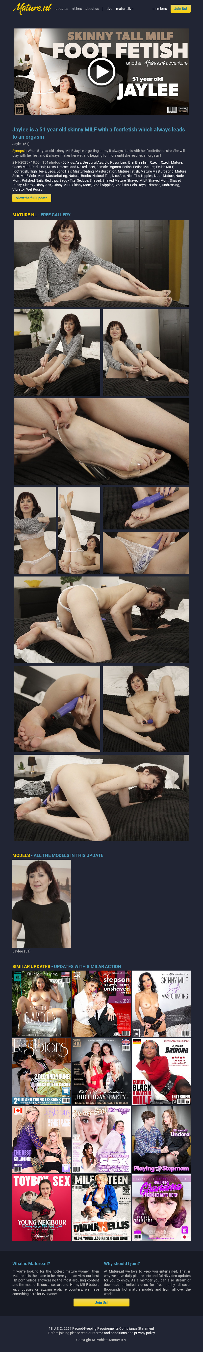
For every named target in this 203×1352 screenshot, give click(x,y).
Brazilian (142, 162)
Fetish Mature (143, 167)
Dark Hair (38, 167)
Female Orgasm (109, 167)
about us (92, 9)
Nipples (146, 176)
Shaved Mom (158, 180)
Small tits (122, 185)
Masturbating (83, 171)
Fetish (127, 167)
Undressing (170, 185)
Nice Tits (133, 176)
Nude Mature (164, 176)
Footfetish (20, 171)
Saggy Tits (67, 180)
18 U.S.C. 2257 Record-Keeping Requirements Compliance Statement (101, 1328)
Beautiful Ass (93, 162)
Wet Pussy (34, 189)
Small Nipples (103, 185)
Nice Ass (118, 176)
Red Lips (51, 180)
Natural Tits (101, 176)
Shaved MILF (137, 180)
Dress (51, 167)
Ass (78, 162)
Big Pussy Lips (115, 162)
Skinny (28, 185)
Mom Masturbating (52, 176)
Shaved (95, 180)
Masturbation (105, 171)
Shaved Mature (114, 180)
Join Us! (180, 9)
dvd (109, 9)
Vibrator (18, 189)
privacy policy (144, 1333)
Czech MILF (21, 167)
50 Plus (68, 162)
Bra (131, 162)
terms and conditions (110, 1333)
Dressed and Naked (72, 167)
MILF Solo (28, 176)
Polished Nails (32, 180)
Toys (142, 185)
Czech (154, 162)
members (159, 9)
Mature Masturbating (157, 171)
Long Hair (63, 171)
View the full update (32, 198)
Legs (51, 171)
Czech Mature (171, 162)
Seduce (82, 180)
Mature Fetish (128, 171)
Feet (91, 167)
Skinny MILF (61, 185)
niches (77, 9)
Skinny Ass (42, 185)
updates (61, 9)
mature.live (124, 9)
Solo (133, 185)
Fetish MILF (165, 167)
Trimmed (153, 185)
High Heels (38, 171)
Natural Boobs (80, 176)
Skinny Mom (81, 185)
